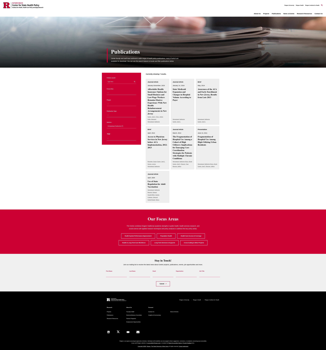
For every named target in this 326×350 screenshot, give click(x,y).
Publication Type (112, 111)
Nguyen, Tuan (185, 164)
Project (109, 100)
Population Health (166, 236)
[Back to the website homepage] (23, 5)
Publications (276, 14)
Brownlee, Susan (152, 161)
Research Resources (304, 14)
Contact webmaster (183, 346)
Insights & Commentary (154, 315)
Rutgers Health (300, 5)
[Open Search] (322, 5)
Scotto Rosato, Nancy (153, 199)
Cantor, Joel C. (152, 116)
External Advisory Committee (134, 315)
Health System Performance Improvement (138, 236)
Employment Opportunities (133, 322)
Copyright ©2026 (142, 346)
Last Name (132, 271)
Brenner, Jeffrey (177, 166)
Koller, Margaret (152, 119)
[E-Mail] (137, 332)
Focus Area (110, 89)
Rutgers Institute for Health (312, 5)
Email (154, 271)
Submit (162, 284)
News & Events (288, 14)
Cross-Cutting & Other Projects (194, 242)
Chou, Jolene (159, 116)
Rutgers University (289, 5)
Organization (179, 271)
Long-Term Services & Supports (164, 242)
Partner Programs (131, 318)
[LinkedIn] (108, 332)
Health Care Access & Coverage (191, 236)
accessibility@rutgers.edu (153, 343)
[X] (118, 332)
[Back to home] (116, 300)
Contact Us (319, 14)
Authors (109, 122)
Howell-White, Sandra (153, 195)
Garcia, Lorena (152, 164)
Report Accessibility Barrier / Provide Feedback (180, 343)
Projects (266, 14)
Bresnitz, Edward (152, 192)
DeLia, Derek (188, 161)
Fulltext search (111, 77)
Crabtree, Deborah (153, 197)
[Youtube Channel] (128, 332)
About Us (257, 14)
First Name (109, 271)
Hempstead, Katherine (154, 121)
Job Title (201, 271)
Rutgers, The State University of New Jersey (158, 346)
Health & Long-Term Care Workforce (134, 242)
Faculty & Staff (130, 311)
